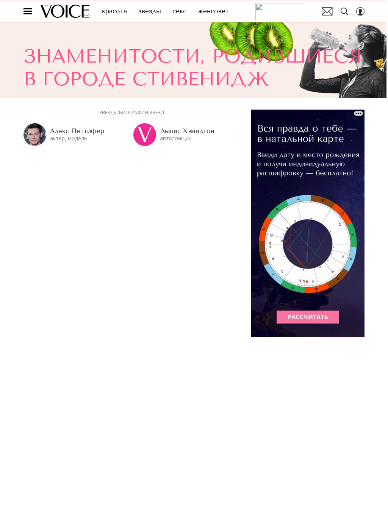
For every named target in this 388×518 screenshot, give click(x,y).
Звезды (108, 113)
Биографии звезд (141, 113)
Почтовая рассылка (327, 11)
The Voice (65, 11)
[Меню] (27, 11)
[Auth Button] (360, 11)
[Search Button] (344, 11)
